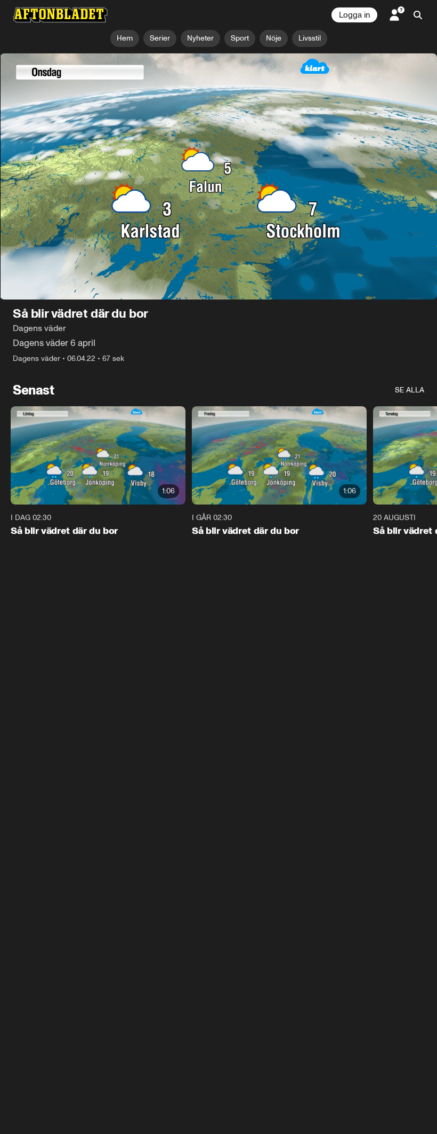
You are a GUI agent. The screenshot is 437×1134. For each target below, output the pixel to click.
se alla (409, 390)
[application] (218, 176)
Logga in (354, 15)
